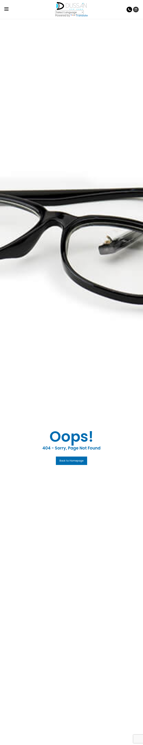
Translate (82, 15)
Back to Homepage (71, 461)
